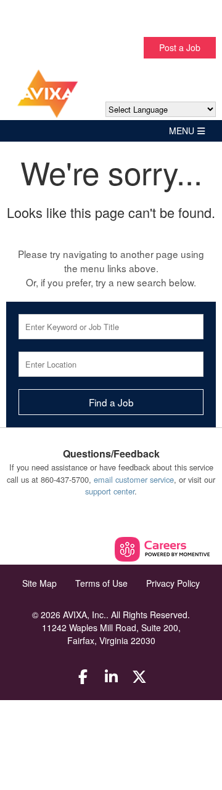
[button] (111, 131)
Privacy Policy (173, 583)
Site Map (39, 583)
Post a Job (179, 47)
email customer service (134, 479)
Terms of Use (101, 583)
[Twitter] (139, 676)
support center (109, 491)
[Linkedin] (111, 676)
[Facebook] (83, 676)
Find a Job (111, 402)
